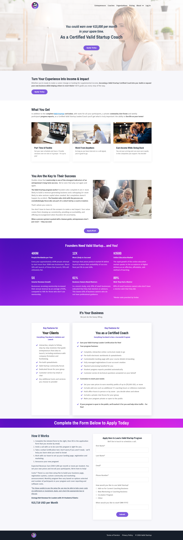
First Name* (100, 446)
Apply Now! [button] (91, 231)
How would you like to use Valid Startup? (112, 485)
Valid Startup (59, 114)
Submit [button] (122, 514)
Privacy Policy (127, 535)
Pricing (132, 6)
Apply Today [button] (91, 48)
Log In (148, 6)
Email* (98, 466)
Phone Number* (102, 475)
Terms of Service (113, 535)
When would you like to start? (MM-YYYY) (112, 503)
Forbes (136, 297)
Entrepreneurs (100, 6)
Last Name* (100, 456)
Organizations (121, 6)
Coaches (111, 6)
